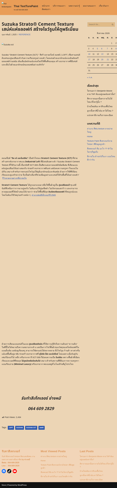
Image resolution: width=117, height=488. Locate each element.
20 (102, 59)
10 (89, 54)
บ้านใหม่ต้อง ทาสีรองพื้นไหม (100, 106)
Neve (4, 485)
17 (89, 59)
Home (90, 136)
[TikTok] (9, 471)
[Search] (112, 24)
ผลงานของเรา (89, 6)
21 (108, 59)
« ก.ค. (90, 77)
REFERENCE (25, 34)
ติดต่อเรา (46, 9)
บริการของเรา (59, 6)
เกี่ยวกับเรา (104, 6)
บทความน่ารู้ (74, 6)
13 (102, 54)
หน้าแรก (46, 6)
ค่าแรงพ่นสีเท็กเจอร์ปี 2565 (44, 195)
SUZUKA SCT (31, 428)
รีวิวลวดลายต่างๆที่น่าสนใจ (14, 178)
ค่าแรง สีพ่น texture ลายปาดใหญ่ (54, 456)
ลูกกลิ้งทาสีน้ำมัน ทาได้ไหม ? (100, 111)
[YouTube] (15, 471)
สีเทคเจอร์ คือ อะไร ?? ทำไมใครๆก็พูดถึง (57, 472)
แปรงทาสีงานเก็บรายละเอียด (100, 115)
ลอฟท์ (42, 428)
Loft (11, 428)
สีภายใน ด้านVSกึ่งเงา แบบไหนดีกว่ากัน (56, 476)
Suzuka (19, 428)
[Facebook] (4, 471)
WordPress (22, 485)
